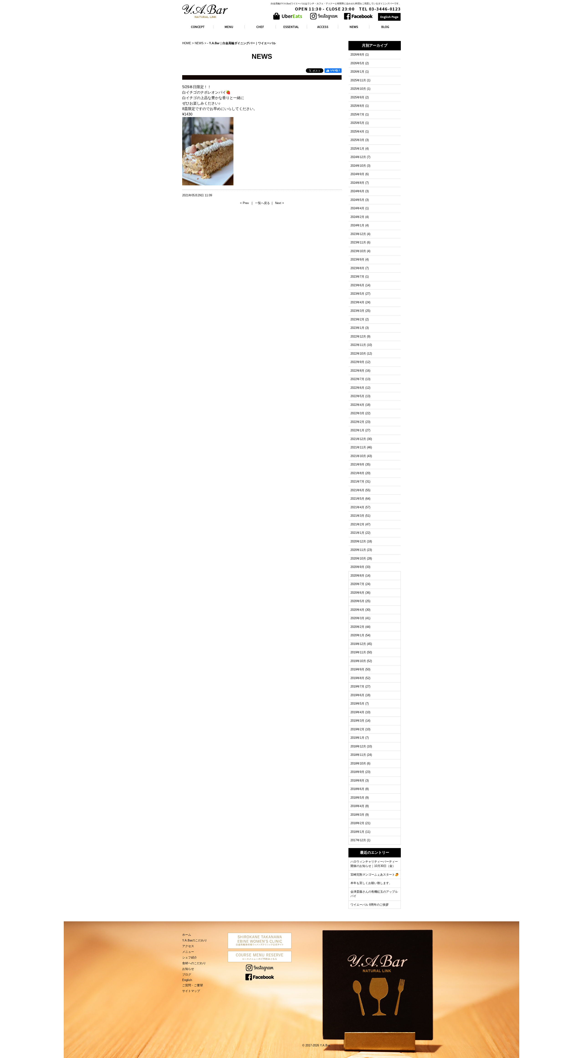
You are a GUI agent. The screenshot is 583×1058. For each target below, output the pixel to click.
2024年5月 (357, 200)
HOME (186, 43)
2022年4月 (357, 404)
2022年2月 (357, 422)
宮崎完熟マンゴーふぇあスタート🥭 (374, 874)
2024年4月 (357, 208)
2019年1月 (357, 737)
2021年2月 (357, 524)
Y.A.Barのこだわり (194, 940)
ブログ (186, 974)
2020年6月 (357, 592)
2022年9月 (357, 362)
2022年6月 (357, 387)
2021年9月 (357, 464)
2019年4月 (357, 712)
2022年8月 (357, 370)
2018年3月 (357, 814)
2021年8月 (357, 473)
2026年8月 (357, 54)
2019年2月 (357, 729)
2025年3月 (357, 140)
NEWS (199, 43)
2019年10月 (358, 661)
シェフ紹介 (189, 957)
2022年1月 (357, 430)
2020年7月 (357, 584)
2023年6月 (357, 285)
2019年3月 (357, 720)
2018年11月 (358, 754)
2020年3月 (357, 618)
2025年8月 (357, 105)
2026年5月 (357, 63)
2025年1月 (357, 148)
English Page (389, 17)
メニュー (188, 951)
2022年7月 (357, 379)
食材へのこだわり (194, 963)
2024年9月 (357, 174)
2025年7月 (357, 114)
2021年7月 (357, 481)
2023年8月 (357, 268)
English (187, 980)
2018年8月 (357, 780)
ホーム (186, 934)
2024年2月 (357, 217)
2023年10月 (358, 251)
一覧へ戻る (262, 203)
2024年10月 (358, 165)
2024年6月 (357, 191)
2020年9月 (357, 567)
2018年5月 (357, 797)
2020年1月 (357, 635)
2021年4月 (357, 507)
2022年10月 (358, 353)
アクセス (188, 946)
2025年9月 (357, 97)
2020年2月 (357, 627)
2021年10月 (358, 456)
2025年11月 (358, 80)
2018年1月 (357, 831)
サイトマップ (191, 991)
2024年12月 (358, 157)
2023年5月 (357, 293)
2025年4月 (357, 131)
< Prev (245, 203)
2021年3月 (357, 515)
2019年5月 (357, 703)
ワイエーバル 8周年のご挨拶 (369, 904)
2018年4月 (357, 806)
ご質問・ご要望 (192, 985)
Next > (279, 203)
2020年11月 (358, 550)
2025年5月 (357, 123)
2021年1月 (357, 532)
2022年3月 (357, 413)
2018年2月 (357, 823)
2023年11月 (358, 242)
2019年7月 (357, 686)
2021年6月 (357, 490)
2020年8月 (357, 575)
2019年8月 (357, 678)
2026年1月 (357, 71)
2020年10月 (358, 558)
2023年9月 (357, 259)
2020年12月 (358, 541)
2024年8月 (357, 182)
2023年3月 (357, 310)
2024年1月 (357, 225)
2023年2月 (357, 319)
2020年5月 (357, 601)
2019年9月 (357, 669)
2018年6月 (357, 789)
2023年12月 (358, 234)
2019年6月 (357, 695)
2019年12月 (358, 644)
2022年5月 (357, 396)
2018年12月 (358, 746)
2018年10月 (358, 763)
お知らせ (188, 969)
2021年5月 (357, 498)
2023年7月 (357, 276)
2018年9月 (357, 772)
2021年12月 (358, 439)
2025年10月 (358, 88)
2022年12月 (358, 336)
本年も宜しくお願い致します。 (371, 883)
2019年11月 (358, 652)
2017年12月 (358, 840)
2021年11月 (358, 447)
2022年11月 (358, 345)
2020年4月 (357, 609)
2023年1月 (357, 328)
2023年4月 (357, 302)
